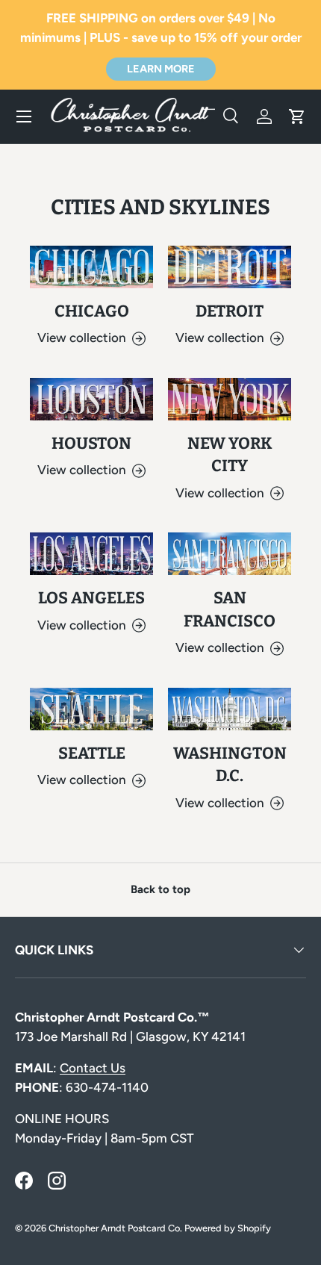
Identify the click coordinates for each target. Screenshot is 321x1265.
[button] (297, 116)
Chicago (91, 311)
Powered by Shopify (227, 1228)
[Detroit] (229, 267)
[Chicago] (91, 267)
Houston (91, 443)
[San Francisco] (229, 553)
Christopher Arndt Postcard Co (114, 1228)
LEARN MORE (161, 68)
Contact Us (92, 1067)
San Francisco (229, 609)
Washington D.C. (230, 765)
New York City (229, 455)
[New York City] (229, 399)
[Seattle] (91, 709)
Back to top (160, 889)
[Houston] (91, 399)
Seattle (91, 753)
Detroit (230, 311)
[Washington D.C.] (229, 709)
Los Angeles (91, 598)
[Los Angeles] (91, 553)
